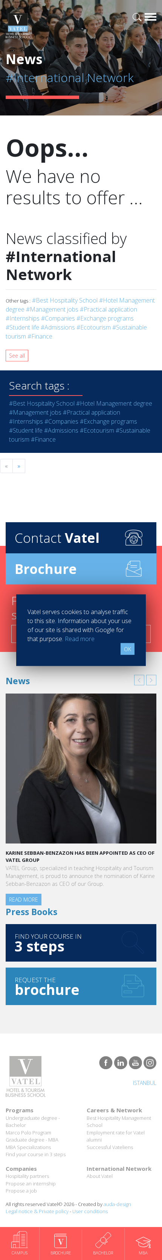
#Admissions (58, 327)
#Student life (22, 327)
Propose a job (21, 1190)
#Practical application (108, 309)
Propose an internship (31, 1183)
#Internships (23, 318)
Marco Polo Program (28, 1132)
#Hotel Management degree (114, 403)
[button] (139, 680)
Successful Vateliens (110, 1147)
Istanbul (144, 1082)
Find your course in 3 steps (36, 1154)
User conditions (90, 1211)
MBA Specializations (28, 1147)
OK (127, 648)
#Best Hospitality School (65, 300)
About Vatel (100, 1176)
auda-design (117, 1204)
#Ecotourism (93, 327)
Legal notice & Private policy (37, 1211)
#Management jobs (52, 309)
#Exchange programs (105, 318)
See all (17, 355)
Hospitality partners (27, 1176)
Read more (23, 899)
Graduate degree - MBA (32, 1139)
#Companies (58, 318)
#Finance (40, 336)
